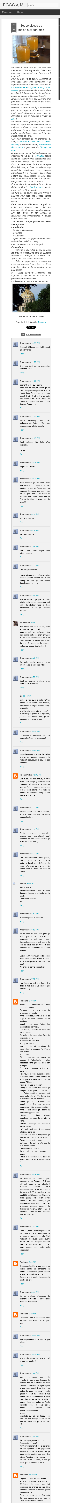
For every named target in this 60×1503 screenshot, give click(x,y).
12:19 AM (35, 438)
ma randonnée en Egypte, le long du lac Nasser (31, 89)
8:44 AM (35, 1292)
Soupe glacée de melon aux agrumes (31, 27)
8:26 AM (34, 622)
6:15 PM (35, 929)
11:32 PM (35, 380)
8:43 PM (32, 1000)
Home (20, 11)
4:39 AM (35, 1226)
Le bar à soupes (35, 187)
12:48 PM (37, 774)
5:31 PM (30, 883)
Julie (13, 118)
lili (21, 695)
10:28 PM (35, 1174)
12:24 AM (35, 462)
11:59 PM (33, 1474)
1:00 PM (35, 807)
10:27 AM (35, 750)
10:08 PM (35, 343)
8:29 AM (32, 1262)
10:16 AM (27, 695)
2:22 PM (35, 1373)
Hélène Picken (26, 774)
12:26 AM (35, 478)
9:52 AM (32, 1313)
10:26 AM (35, 1335)
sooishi (23, 883)
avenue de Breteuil (26, 141)
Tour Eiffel (39, 155)
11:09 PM (35, 362)
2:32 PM (35, 1436)
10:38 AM (35, 1354)
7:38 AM (35, 546)
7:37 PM (35, 979)
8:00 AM (35, 565)
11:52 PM (35, 416)
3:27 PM (35, 853)
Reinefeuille (25, 622)
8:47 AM (35, 658)
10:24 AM (35, 731)
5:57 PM (35, 913)
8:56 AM (35, 677)
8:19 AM (35, 595)
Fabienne (42, 322)
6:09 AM (35, 514)
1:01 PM (35, 829)
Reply (22, 353)
